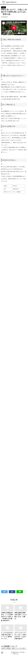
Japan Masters (6, 0)
